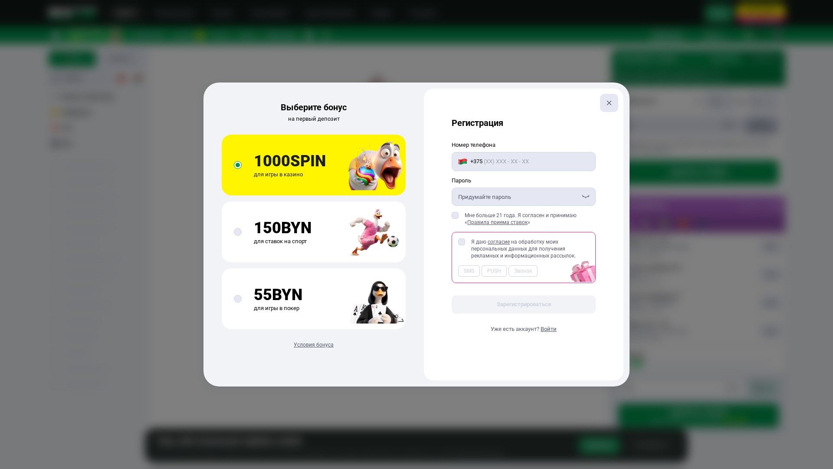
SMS (469, 271)
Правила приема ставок (497, 222)
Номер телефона (473, 145)
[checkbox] (455, 215)
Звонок (523, 271)
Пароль (461, 180)
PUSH (494, 271)
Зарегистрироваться (524, 304)
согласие (499, 242)
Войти (549, 329)
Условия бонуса (314, 345)
